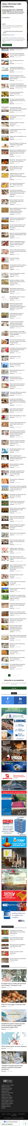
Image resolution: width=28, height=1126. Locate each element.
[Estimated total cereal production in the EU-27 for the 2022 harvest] (5, 219)
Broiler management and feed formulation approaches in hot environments (16, 201)
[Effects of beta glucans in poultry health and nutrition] (5, 275)
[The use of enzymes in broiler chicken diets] (5, 953)
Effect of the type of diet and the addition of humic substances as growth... (17, 518)
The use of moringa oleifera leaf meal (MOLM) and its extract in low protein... (17, 101)
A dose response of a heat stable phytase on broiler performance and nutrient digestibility (18, 333)
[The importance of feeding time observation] (5, 481)
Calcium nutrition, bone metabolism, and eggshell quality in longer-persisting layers (18, 510)
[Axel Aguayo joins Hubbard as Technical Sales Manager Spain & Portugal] (5, 69)
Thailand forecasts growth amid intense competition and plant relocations (12, 1067)
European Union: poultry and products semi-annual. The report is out (13, 984)
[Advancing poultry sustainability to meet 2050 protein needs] (5, 946)
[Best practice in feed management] (5, 534)
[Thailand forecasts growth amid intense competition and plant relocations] (14, 1057)
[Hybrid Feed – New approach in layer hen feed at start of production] (5, 161)
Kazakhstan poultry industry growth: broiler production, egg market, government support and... (13, 1025)
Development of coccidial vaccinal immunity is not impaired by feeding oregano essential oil (18, 597)
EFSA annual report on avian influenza (13, 1046)
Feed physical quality (14, 258)
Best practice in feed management (17, 533)
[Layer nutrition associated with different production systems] (5, 410)
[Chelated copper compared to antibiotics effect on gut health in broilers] (5, 550)
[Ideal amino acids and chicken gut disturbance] (5, 645)
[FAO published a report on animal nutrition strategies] (5, 298)
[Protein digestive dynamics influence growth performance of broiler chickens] (5, 266)
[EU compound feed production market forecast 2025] (5, 94)
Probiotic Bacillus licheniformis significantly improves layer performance (16, 315)
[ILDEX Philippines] (14, 718)
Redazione (12, 49)
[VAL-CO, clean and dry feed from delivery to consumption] (5, 365)
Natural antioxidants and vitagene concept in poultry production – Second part (17, 526)
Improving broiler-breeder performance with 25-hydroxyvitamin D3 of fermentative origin (18, 109)
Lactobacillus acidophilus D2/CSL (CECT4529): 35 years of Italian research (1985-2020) (17, 472)
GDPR (4, 24)
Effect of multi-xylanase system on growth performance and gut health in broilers (18, 251)
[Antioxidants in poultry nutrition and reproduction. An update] (5, 496)
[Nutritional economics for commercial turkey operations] (5, 378)
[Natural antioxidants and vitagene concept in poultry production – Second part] (5, 526)
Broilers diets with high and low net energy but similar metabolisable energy (17, 605)
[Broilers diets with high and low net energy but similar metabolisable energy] (5, 605)
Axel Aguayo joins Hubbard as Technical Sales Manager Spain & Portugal (17, 69)
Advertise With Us (21, 1114)
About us (3, 1114)
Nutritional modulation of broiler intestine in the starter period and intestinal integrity (17, 282)
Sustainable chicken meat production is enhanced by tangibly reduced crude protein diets (18, 350)
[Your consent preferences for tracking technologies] (25, 1123)
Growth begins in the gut (15, 356)
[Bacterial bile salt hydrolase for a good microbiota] (5, 371)
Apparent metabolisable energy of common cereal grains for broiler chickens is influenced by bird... (17, 243)
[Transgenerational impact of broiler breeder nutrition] (5, 131)
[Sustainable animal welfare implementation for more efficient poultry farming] (5, 932)
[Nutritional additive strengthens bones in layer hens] (5, 465)
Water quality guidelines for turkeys (18, 415)
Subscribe (9, 1114)
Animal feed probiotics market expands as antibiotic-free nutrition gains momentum (18, 77)
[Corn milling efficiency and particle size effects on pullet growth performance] (5, 666)
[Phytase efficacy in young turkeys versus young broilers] (5, 659)
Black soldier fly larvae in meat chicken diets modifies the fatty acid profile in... (18, 558)
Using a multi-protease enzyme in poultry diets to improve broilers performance (17, 385)
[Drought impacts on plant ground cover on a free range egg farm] (5, 503)
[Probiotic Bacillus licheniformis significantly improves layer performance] (5, 315)
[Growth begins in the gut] (5, 358)
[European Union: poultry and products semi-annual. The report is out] (14, 975)
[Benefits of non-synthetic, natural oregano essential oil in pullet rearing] (5, 613)
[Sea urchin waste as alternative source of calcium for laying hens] (5, 55)
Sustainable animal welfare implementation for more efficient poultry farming (17, 932)
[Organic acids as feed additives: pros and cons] (5, 138)
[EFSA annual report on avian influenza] (14, 1038)
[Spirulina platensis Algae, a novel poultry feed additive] (5, 450)
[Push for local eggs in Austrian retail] (14, 996)
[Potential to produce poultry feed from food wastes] (5, 652)
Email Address (6, 17)
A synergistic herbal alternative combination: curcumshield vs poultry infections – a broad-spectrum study (18, 85)
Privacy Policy (14, 1115)
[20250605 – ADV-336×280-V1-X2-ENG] (14, 890)
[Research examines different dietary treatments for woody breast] (5, 620)
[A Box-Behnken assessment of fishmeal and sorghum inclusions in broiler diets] (5, 290)
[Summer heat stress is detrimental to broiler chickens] (5, 960)
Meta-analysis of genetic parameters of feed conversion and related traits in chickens (18, 637)
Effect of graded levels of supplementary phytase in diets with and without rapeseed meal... (18, 457)
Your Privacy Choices (12, 1121)
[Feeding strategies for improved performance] (5, 124)
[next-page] (18, 675)
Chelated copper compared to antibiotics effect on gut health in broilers (17, 550)
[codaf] (14, 847)
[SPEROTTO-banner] (14, 793)
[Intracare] (14, 922)
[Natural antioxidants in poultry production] (5, 576)
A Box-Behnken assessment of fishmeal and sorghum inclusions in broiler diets (18, 290)
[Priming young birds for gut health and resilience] (5, 117)
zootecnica (12, 125)
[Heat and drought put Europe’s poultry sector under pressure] (5, 939)
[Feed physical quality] (5, 259)
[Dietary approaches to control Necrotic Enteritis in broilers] (5, 168)
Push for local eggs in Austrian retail (13, 1004)
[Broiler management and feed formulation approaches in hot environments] (5, 201)
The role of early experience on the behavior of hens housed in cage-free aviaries (17, 226)
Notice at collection (7, 1124)
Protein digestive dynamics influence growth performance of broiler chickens (18, 266)
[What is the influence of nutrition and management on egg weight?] (5, 145)
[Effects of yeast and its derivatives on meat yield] (5, 583)
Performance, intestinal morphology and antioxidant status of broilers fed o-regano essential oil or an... (18, 488)
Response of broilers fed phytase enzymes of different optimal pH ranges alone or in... (17, 442)
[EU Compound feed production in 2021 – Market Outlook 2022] (5, 185)
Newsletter (14, 1114)
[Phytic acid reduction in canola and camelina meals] (5, 590)
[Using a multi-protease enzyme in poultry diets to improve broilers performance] (5, 385)
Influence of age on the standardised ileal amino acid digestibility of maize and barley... (18, 235)
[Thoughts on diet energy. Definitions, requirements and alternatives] (5, 48)
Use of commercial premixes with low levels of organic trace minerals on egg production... (18, 341)
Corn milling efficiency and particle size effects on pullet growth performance (17, 666)
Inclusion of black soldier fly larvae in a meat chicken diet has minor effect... (18, 424)
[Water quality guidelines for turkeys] (5, 417)
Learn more (13, 40)
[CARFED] (14, 900)
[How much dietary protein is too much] (5, 62)
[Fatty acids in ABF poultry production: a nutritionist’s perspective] (5, 394)
